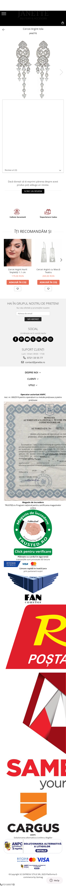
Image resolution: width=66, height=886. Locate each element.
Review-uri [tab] (11, 170)
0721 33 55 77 (35, 357)
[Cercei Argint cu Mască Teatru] (48, 252)
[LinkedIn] (39, 339)
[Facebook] (15, 339)
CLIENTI (32, 378)
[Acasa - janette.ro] (33, 15)
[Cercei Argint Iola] (33, 69)
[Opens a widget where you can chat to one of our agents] (54, 880)
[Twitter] (33, 339)
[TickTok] (44, 339)
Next (61, 72)
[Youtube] (27, 339)
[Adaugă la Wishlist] (17, 288)
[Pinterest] (21, 339)
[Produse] (4, 14)
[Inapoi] (2, 30)
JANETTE (33, 33)
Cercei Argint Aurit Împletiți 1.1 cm (17, 271)
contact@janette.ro (35, 362)
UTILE (32, 385)
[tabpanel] (33, 69)
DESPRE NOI (32, 372)
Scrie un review (33, 191)
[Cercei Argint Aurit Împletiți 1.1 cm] (17, 252)
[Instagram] (50, 339)
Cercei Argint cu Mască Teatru (48, 271)
